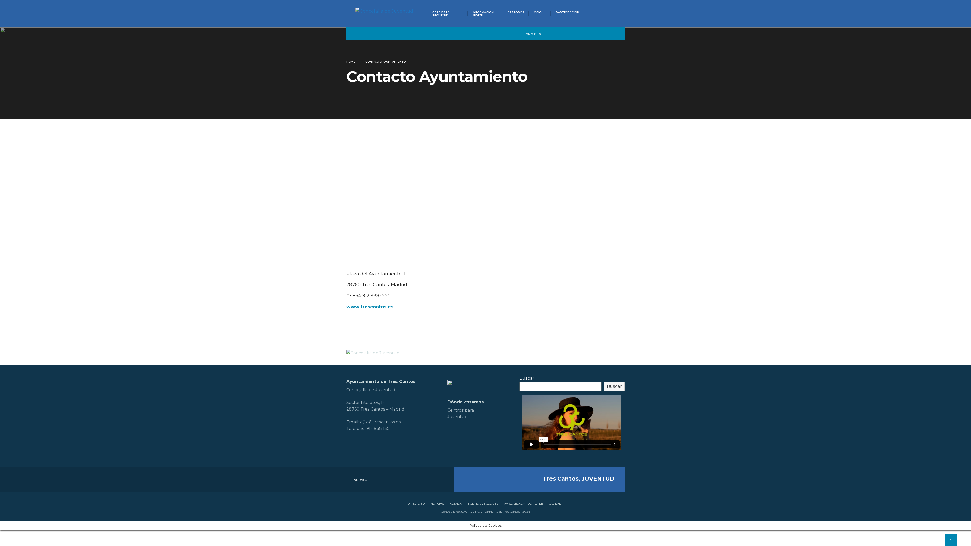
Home (350, 61)
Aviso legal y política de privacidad (532, 503)
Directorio (416, 503)
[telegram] (548, 33)
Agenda (456, 503)
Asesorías (516, 12)
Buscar (526, 378)
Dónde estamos (465, 401)
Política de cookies (483, 503)
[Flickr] (576, 33)
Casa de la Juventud (441, 14)
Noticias (437, 503)
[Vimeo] (594, 33)
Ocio (538, 12)
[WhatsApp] (603, 33)
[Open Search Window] (612, 33)
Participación (567, 12)
